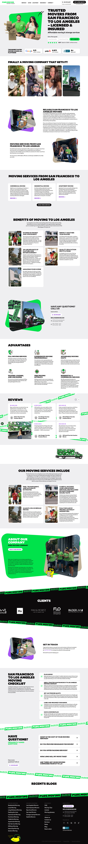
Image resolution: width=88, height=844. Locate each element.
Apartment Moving (14, 821)
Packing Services (13, 812)
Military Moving (13, 826)
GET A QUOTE (74, 39)
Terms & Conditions (76, 841)
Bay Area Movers (31, 810)
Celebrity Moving (13, 819)
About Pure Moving (15, 549)
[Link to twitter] (67, 823)
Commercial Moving (14, 814)
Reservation (48, 829)
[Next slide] (78, 399)
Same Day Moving (13, 828)
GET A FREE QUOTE (79, 2)
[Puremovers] (8, 3)
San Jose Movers (31, 812)
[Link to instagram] (75, 823)
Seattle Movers (30, 817)
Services (24, 2)
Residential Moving (14, 805)
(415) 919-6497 (47, 650)
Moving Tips (48, 807)
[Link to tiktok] (78, 823)
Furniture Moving (13, 817)
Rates (29, 2)
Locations (35, 2)
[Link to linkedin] (71, 823)
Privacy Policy (66, 841)
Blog (46, 826)
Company (50, 2)
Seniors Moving (12, 831)
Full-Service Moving (14, 824)
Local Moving (12, 807)
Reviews (47, 822)
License (47, 810)
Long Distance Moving (15, 810)
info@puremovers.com (57, 317)
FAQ (46, 805)
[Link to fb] (64, 823)
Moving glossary (50, 812)
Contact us (48, 820)
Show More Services (44, 205)
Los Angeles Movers (32, 805)
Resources (43, 2)
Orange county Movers (33, 814)
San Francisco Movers (32, 807)
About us (47, 817)
